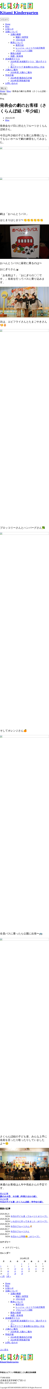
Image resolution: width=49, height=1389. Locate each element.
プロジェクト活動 (24, 51)
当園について (11, 32)
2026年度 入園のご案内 (21, 72)
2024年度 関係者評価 (20, 81)
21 (15, 1271)
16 (29, 1269)
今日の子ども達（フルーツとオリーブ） (29, 1216)
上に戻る (4, 1350)
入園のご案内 (11, 70)
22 (22, 1271)
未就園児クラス (12, 59)
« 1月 (2, 1276)
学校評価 (9, 75)
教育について (16, 42)
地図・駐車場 (16, 56)
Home (7, 24)
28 (15, 1274)
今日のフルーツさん (20, 1231)
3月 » (8, 1276)
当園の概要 (15, 34)
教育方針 (20, 45)
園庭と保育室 (22, 37)
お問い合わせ (11, 83)
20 (8, 1271)
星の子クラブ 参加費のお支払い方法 (27, 67)
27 (8, 1274)
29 (22, 1274)
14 (15, 1269)
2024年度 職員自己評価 (21, 78)
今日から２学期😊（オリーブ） (25, 1236)
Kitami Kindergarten (19, 12)
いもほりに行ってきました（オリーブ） (29, 1221)
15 (22, 1269)
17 (36, 1269)
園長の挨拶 (15, 53)
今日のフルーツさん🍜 (21, 1226)
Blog (7, 26)
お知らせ (9, 29)
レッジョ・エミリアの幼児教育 (30, 48)
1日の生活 (20, 40)
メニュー (4, 19)
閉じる (3, 88)
